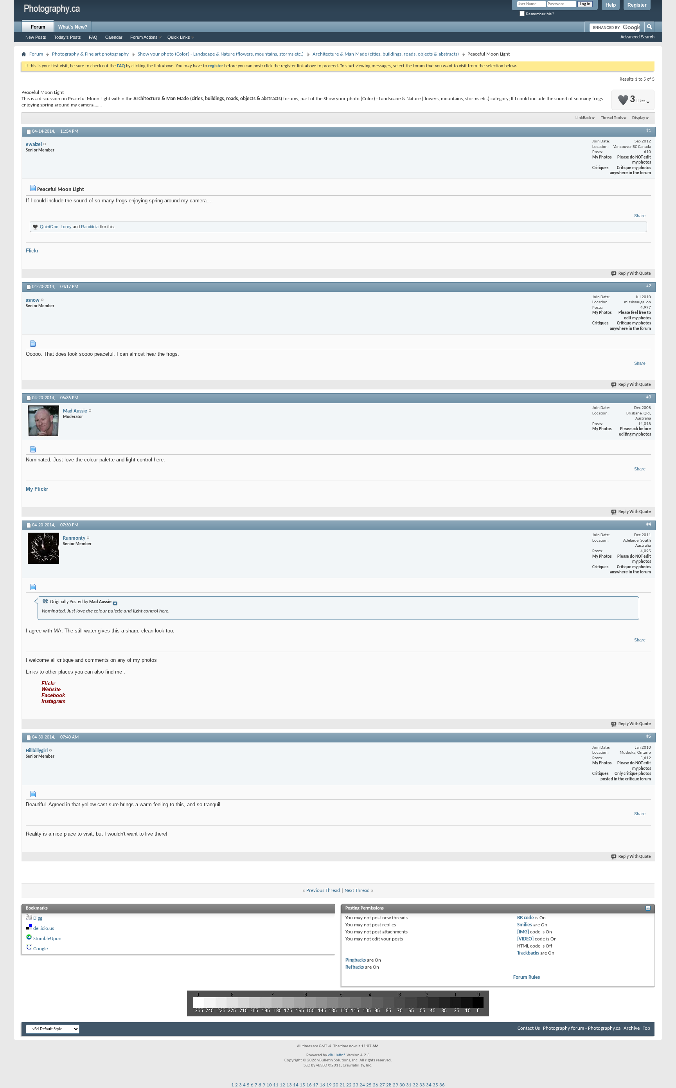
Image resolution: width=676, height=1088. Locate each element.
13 (289, 1085)
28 (389, 1085)
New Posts (35, 37)
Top (646, 1028)
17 (315, 1085)
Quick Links (178, 37)
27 (382, 1085)
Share (639, 215)
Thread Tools (612, 118)
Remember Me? (539, 14)
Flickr (32, 251)
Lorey (66, 226)
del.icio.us (43, 928)
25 (369, 1085)
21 (342, 1085)
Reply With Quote (634, 274)
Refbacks (354, 967)
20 (335, 1085)
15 (302, 1085)
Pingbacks (355, 960)
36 (442, 1085)
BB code (525, 917)
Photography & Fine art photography (90, 54)
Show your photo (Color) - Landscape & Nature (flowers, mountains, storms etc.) (221, 54)
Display (638, 118)
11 (276, 1085)
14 (295, 1085)
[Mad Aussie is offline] (43, 421)
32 (415, 1085)
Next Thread (357, 890)
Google (40, 948)
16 (309, 1085)
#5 (648, 736)
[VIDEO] (525, 939)
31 (409, 1085)
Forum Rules (526, 977)
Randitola (90, 226)
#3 (648, 397)
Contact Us (529, 1028)
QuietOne (49, 226)
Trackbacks (528, 953)
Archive (632, 1028)
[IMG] (523, 932)
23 (355, 1085)
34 (428, 1085)
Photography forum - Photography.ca (581, 1028)
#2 (648, 286)
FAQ (93, 37)
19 (329, 1085)
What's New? (72, 27)
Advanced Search (637, 36)
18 (322, 1085)
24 (362, 1085)
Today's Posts (67, 37)
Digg (37, 918)
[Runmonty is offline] (43, 548)
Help (611, 5)
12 (282, 1085)
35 (435, 1085)
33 (422, 1085)
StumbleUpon (47, 938)
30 (402, 1085)
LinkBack (583, 118)
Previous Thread (323, 890)
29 (395, 1085)
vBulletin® (337, 1055)
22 (349, 1085)
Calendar (113, 37)
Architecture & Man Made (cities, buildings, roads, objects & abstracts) (386, 54)
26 (375, 1085)
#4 (648, 524)
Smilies (524, 925)
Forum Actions (144, 37)
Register (637, 5)
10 (269, 1085)
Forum (38, 27)
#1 (648, 130)
